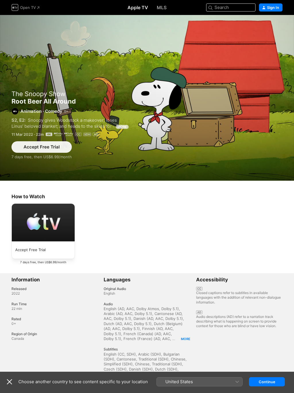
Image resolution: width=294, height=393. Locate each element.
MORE (122, 127)
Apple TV (137, 7)
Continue (267, 381)
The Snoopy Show (38, 94)
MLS (162, 7)
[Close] (9, 381)
